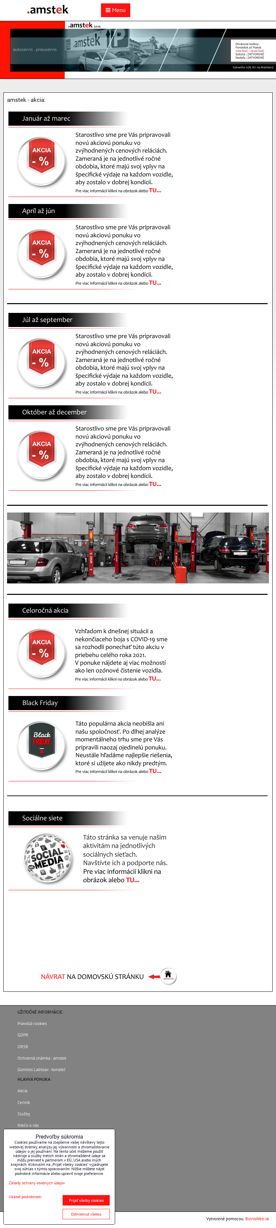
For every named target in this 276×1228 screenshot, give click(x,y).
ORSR (23, 1047)
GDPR (23, 1035)
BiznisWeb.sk (257, 1219)
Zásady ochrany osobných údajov (37, 1182)
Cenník (24, 1102)
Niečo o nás (28, 1125)
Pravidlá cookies (32, 1023)
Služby (24, 1114)
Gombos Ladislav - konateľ (41, 1069)
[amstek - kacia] (94, 691)
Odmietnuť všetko (86, 1214)
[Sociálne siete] (94, 892)
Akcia (22, 1091)
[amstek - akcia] (94, 199)
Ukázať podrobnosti (25, 1196)
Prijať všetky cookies (86, 1200)
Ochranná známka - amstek (42, 1058)
